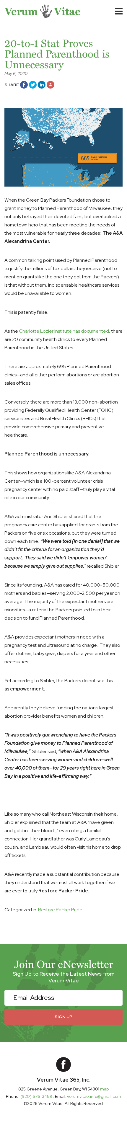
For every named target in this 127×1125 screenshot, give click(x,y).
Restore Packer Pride (60, 910)
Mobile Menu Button (119, 11)
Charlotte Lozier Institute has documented (64, 331)
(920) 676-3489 (36, 1096)
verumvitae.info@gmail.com (94, 1096)
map (104, 1089)
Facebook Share (24, 85)
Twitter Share (33, 85)
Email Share (50, 85)
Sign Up (63, 1016)
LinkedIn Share (41, 85)
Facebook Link (63, 1064)
